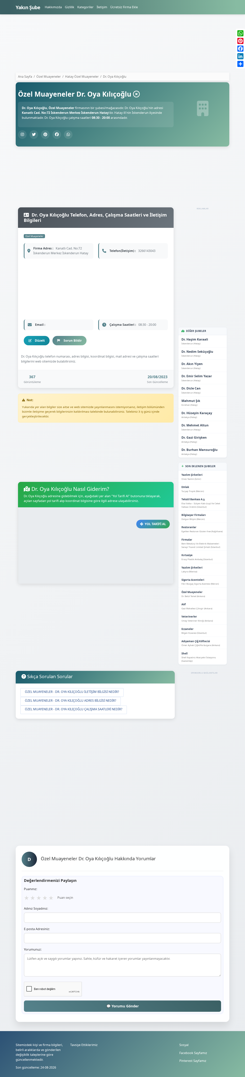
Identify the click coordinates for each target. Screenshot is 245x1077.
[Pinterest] (240, 41)
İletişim (102, 7)
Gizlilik (69, 7)
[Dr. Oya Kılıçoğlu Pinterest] (45, 134)
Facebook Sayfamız (193, 1053)
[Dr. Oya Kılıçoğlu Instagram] (22, 134)
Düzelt (40, 340)
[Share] (240, 64)
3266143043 (146, 251)
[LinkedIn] (240, 56)
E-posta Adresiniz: (37, 929)
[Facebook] (240, 48)
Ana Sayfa (25, 76)
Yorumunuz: (33, 949)
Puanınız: (30, 889)
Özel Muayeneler (34, 236)
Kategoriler (85, 7)
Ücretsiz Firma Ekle (124, 7)
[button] (72, 692)
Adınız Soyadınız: (36, 908)
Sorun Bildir (73, 340)
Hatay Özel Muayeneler (82, 76)
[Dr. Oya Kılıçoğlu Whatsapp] (68, 134)
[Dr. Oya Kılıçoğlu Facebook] (56, 134)
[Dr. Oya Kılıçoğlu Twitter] (33, 134)
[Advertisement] (122, 44)
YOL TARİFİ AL (155, 524)
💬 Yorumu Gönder (122, 1006)
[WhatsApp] (240, 33)
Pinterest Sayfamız (192, 1061)
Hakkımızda (53, 7)
